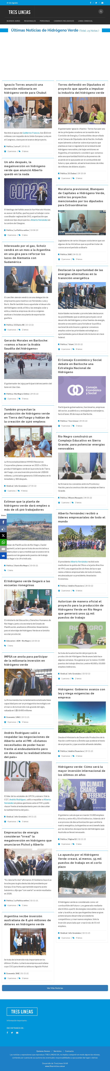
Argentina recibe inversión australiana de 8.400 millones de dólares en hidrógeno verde (27, 920)
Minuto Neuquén (75, 498)
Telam (70, 344)
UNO (18, 717)
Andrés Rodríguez (17, 799)
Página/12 (72, 839)
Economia (10, 717)
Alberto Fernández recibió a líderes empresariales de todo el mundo (81, 517)
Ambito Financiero (76, 586)
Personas (45, 21)
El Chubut (72, 173)
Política (9, 146)
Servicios (58, 1051)
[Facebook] (92, 2)
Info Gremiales (21, 486)
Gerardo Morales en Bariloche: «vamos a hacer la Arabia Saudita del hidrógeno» (26, 344)
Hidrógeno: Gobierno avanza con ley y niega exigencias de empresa (81, 693)
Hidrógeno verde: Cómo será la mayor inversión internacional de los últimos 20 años (81, 771)
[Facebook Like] (3, 529)
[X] (3, 535)
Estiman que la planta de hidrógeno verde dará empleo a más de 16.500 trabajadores (27, 505)
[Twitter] (97, 2)
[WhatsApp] (3, 542)
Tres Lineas (73, 421)
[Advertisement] (55, 55)
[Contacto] (102, 2)
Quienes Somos (43, 1051)
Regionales (30, 21)
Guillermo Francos (31, 132)
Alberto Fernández (39, 220)
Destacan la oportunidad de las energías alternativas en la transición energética (80, 274)
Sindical (9, 486)
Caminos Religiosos (64, 21)
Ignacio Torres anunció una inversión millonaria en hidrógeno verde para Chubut (25, 88)
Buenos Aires (13, 21)
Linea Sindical (85, 21)
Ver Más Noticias (55, 988)
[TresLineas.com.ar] (20, 11)
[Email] (3, 549)
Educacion (10, 641)
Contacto (69, 1051)
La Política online (21, 230)
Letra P (17, 146)
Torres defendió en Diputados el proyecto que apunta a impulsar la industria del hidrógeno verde (81, 88)
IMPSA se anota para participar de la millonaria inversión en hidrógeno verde (26, 660)
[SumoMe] (3, 555)
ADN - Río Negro (23, 641)
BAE (70, 254)
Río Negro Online (21, 394)
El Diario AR (19, 325)
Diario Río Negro (21, 565)
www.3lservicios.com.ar (55, 1066)
